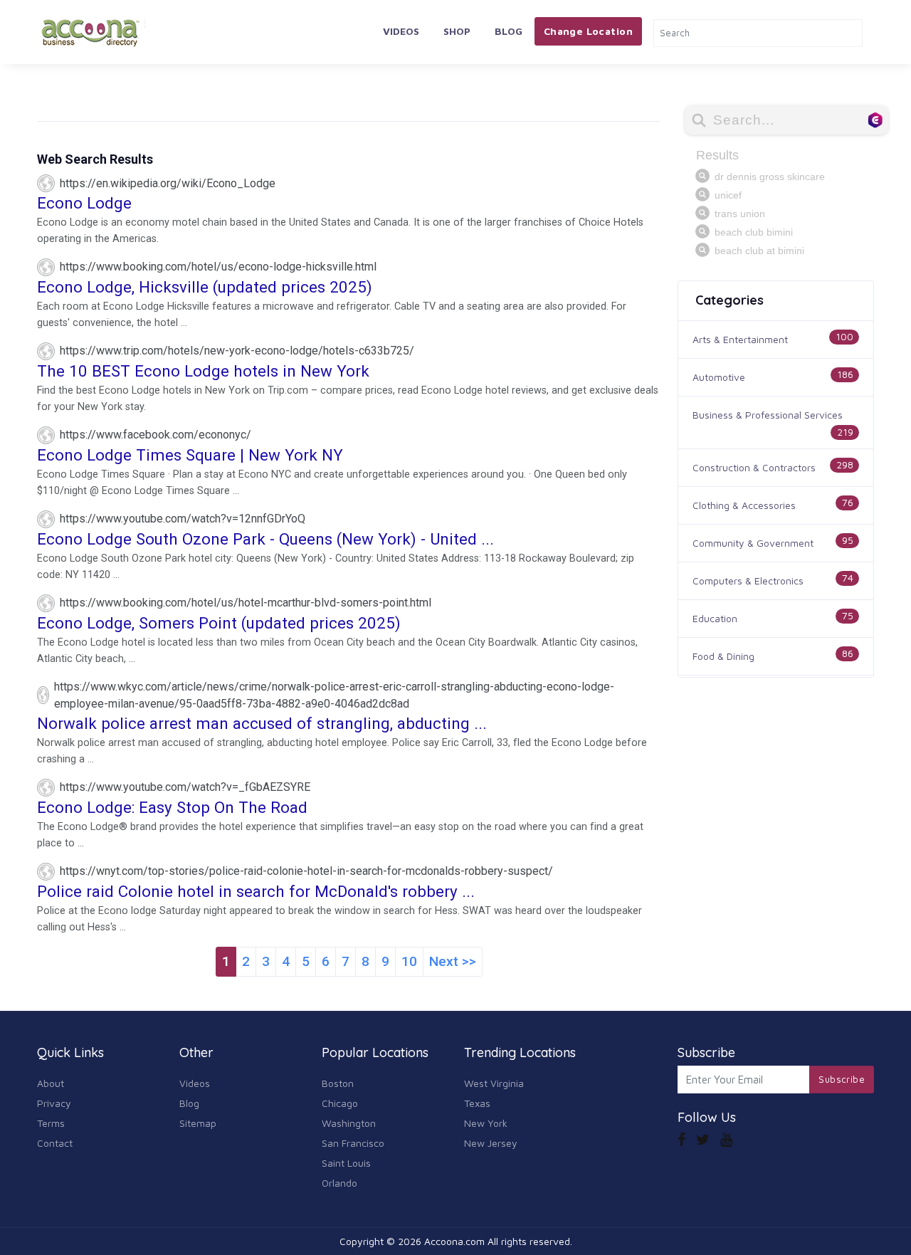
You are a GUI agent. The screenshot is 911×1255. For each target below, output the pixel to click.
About (50, 1083)
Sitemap (197, 1123)
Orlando (339, 1183)
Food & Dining (723, 656)
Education (715, 618)
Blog (508, 31)
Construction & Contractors (754, 467)
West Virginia (494, 1083)
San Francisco (353, 1143)
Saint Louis (346, 1163)
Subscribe (841, 1079)
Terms (51, 1123)
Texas (477, 1103)
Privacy (54, 1103)
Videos (401, 31)
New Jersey (490, 1143)
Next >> (452, 961)
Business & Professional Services (768, 415)
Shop (456, 31)
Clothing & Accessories (744, 505)
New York (485, 1123)
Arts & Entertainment (740, 339)
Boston (338, 1083)
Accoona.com (454, 1241)
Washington (349, 1123)
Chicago (340, 1103)
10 (409, 961)
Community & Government (753, 543)
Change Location (588, 31)
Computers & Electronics (748, 580)
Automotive (719, 377)
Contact (55, 1143)
